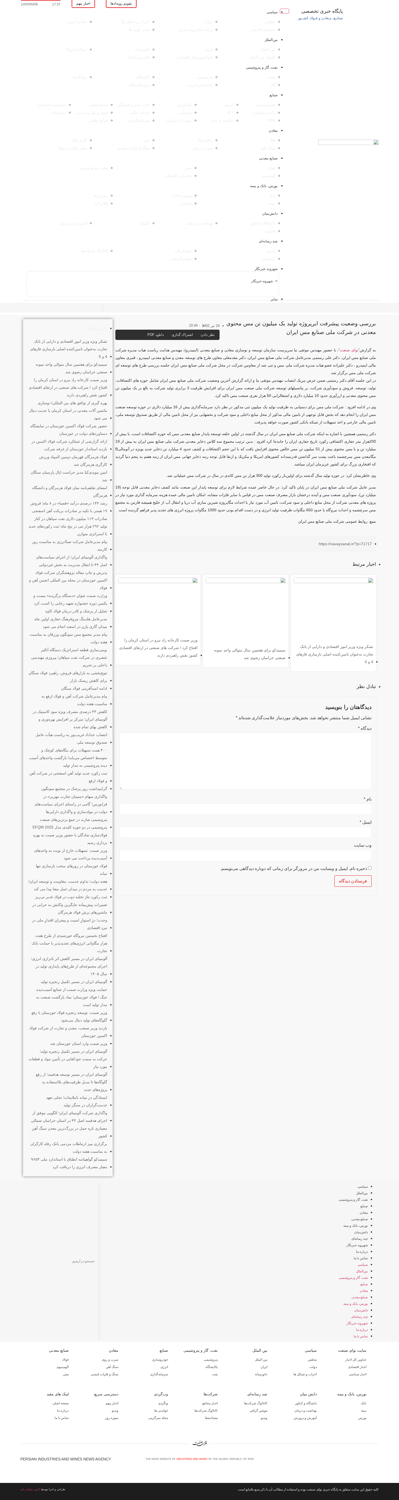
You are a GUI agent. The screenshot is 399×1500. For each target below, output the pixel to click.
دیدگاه (365, 728)
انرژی (164, 1367)
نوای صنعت (349, 350)
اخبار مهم (112, 1403)
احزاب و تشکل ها (305, 1374)
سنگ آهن (112, 1367)
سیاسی (272, 12)
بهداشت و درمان (305, 1410)
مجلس (312, 1359)
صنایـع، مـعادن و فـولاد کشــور (320, 18)
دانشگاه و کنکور (306, 1403)
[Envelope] (358, 1461)
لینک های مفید (58, 1394)
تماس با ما (361, 1258)
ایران (264, 1367)
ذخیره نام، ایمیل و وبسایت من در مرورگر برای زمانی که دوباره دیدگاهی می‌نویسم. (293, 868)
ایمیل (366, 822)
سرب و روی (110, 1359)
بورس (362, 1418)
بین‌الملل (271, 40)
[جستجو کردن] (23, 1261)
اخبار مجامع (210, 1403)
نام (368, 799)
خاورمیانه (261, 1374)
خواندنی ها (161, 1410)
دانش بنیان (308, 1394)
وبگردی (163, 1403)
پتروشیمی (211, 1359)
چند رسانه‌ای (268, 241)
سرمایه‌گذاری (159, 1374)
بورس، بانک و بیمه (264, 186)
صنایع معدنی (268, 158)
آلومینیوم (63, 1367)
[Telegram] (376, 1461)
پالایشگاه (211, 1367)
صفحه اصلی (60, 1403)
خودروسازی (160, 1359)
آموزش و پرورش (305, 1418)
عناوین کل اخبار (355, 1359)
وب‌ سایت (363, 845)
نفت (215, 1374)
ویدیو (264, 1418)
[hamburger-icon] (284, 11)
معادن (273, 131)
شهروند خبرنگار (266, 269)
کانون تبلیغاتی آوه (30, 1489)
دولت (313, 1367)
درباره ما (362, 1252)
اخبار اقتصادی (357, 1367)
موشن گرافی (258, 1410)
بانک (363, 1403)
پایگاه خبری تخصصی (322, 11)
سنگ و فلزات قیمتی (104, 1374)
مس (66, 1374)
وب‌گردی (161, 1394)
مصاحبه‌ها (211, 1418)
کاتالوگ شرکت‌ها (255, 1403)
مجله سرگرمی (158, 1418)
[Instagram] (367, 1461)
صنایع (274, 95)
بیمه (363, 1410)
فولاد (65, 1359)
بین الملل (259, 1350)
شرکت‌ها (211, 1394)
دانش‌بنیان (270, 213)
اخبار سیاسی (357, 1374)
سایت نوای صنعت (352, 1350)
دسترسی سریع (106, 1394)
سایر (274, 299)
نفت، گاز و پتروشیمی (262, 67)
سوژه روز (111, 1418)
